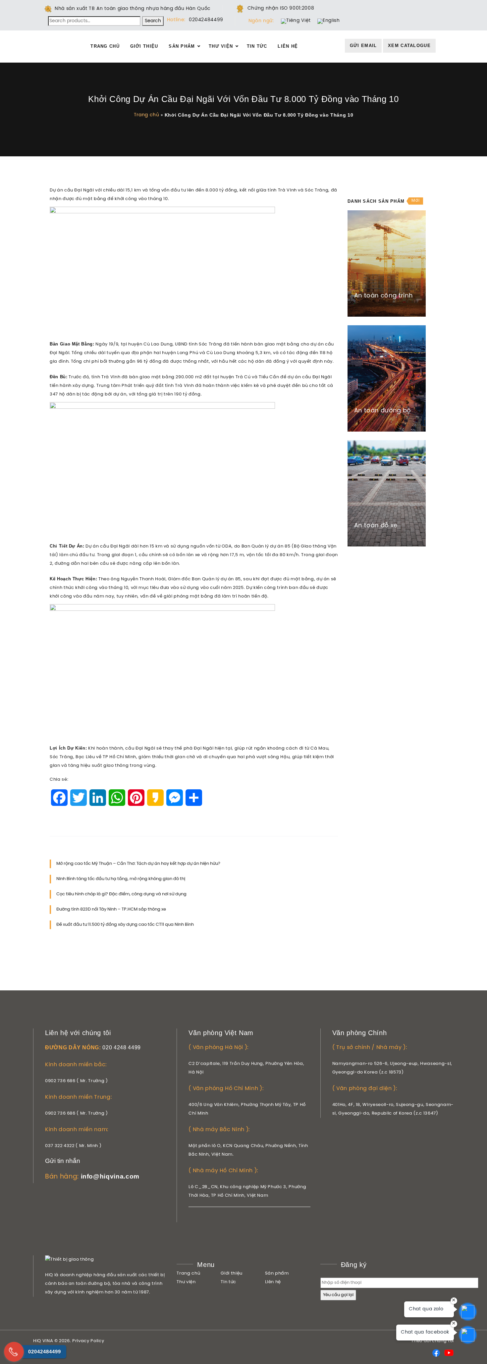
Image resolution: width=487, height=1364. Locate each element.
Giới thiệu (144, 46)
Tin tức (257, 46)
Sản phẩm (182, 46)
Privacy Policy (88, 1341)
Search (153, 21)
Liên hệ (288, 46)
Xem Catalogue (409, 45)
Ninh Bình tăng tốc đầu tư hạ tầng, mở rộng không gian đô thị (120, 879)
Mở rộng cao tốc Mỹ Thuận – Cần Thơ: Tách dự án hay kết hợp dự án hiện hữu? (138, 864)
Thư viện (221, 46)
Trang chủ (105, 46)
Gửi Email (363, 45)
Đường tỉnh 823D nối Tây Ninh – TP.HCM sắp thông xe (111, 909)
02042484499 (206, 20)
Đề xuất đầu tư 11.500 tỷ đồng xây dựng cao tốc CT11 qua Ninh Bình (125, 924)
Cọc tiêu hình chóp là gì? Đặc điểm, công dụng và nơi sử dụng (121, 894)
